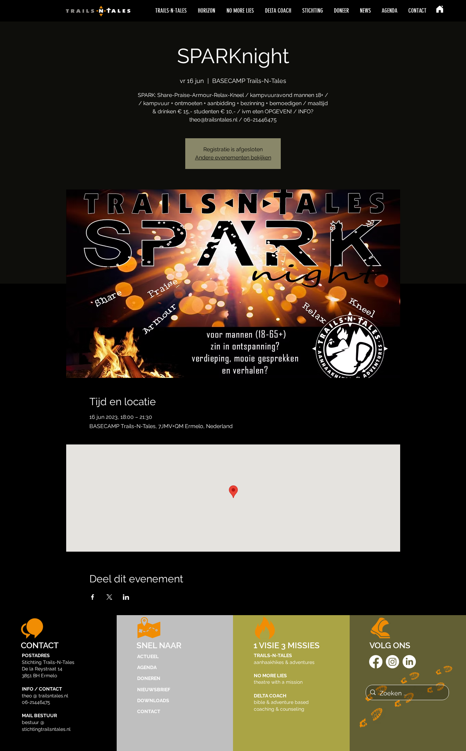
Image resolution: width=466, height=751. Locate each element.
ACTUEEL (148, 656)
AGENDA (147, 667)
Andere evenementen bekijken (233, 157)
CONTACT (148, 711)
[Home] (439, 9)
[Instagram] (392, 661)
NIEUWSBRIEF (153, 689)
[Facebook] (375, 661)
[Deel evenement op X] (109, 597)
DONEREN (148, 678)
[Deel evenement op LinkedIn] (126, 597)
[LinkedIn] (409, 661)
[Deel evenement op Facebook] (92, 597)
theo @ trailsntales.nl (45, 695)
